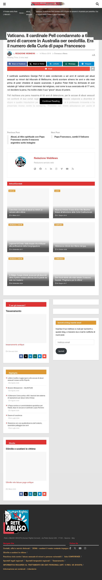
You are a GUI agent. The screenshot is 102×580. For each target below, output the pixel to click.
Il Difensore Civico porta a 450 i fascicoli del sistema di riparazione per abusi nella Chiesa (26, 396)
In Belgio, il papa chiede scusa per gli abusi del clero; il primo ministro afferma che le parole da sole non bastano (28, 277)
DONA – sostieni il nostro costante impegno (50, 548)
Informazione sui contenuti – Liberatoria (19, 569)
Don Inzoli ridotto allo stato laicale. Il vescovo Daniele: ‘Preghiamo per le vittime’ (73, 278)
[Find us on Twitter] (75, 548)
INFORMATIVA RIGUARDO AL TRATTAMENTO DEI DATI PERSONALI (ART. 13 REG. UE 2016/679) (42, 565)
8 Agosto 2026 (14, 383)
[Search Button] (97, 4)
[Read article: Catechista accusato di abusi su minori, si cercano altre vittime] (28, 203)
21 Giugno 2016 (61, 215)
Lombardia (59, 259)
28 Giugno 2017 (61, 283)
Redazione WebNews (25, 53)
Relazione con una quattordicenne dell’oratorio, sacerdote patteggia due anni (25, 424)
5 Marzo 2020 (11, 489)
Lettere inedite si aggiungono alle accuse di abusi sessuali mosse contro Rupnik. (26, 379)
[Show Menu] (4, 4)
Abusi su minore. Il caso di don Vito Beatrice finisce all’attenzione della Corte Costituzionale (73, 210)
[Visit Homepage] (51, 4)
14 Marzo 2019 (45, 53)
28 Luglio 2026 (14, 428)
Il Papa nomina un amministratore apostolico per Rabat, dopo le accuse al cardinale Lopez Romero (26, 406)
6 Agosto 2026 (14, 391)
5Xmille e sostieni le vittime (21, 448)
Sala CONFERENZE (72, 556)
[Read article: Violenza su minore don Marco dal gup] (74, 237)
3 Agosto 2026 (14, 410)
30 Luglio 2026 (14, 418)
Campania (58, 225)
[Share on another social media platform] (93, 69)
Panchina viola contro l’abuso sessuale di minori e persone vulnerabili (32, 556)
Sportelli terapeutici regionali (38, 560)
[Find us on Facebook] (70, 548)
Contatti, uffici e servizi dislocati (16, 548)
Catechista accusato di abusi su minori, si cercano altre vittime (25, 210)
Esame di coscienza (15, 415)
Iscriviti (61, 351)
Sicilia (11, 191)
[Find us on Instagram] (85, 548)
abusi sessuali (29, 12)
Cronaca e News (60, 53)
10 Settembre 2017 (16, 249)
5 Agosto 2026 (14, 401)
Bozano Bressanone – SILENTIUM (20, 388)
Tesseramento (13, 311)
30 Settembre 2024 (16, 283)
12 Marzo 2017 (15, 215)
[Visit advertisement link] (51, 119)
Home (21, 13)
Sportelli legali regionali (13, 560)
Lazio (57, 191)
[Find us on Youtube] (80, 548)
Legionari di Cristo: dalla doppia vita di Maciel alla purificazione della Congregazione (27, 244)
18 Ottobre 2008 (61, 249)
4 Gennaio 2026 (12, 351)
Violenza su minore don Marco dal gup (70, 246)
